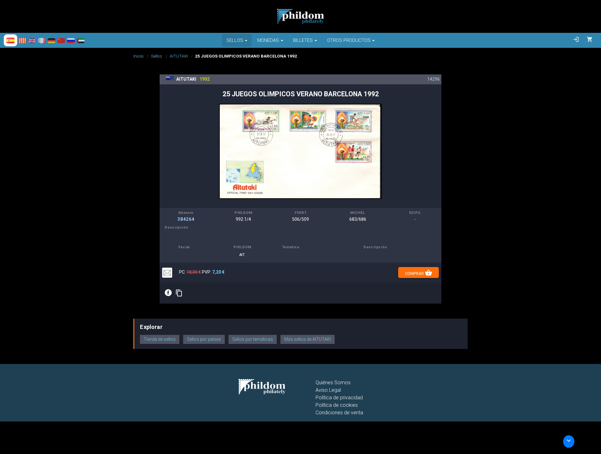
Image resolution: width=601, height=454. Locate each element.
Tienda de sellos (160, 339)
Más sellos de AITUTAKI (307, 339)
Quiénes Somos (333, 383)
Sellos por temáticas (252, 339)
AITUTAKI (179, 55)
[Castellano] (10, 40)
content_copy (179, 293)
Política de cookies (337, 405)
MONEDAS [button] (268, 40)
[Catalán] (22, 40)
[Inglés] (32, 40)
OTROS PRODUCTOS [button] (349, 40)
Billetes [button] (303, 40)
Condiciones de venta (339, 413)
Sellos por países (204, 339)
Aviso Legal (328, 390)
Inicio (138, 55)
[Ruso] (70, 40)
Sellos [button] (234, 40)
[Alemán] (51, 40)
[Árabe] (80, 40)
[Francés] (41, 40)
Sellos (156, 55)
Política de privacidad (339, 398)
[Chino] (61, 40)
